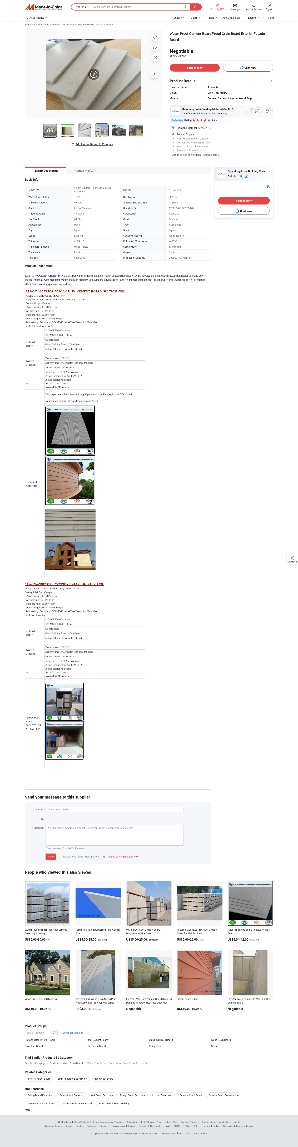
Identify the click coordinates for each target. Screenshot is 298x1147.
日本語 (187, 1126)
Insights (236, 1122)
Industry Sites (171, 1122)
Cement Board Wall (162, 1095)
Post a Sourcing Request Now (121, 856)
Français (104, 1126)
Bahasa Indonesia (244, 1126)
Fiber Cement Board (97, 1039)
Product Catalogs (73, 1032)
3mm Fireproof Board (39, 1078)
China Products (81, 1122)
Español (79, 1126)
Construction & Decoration (46, 24)
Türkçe (216, 1126)
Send (51, 856)
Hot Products (64, 1122)
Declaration (184, 1133)
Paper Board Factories (71, 1095)
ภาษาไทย (205, 1126)
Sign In (175, 154)
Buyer (194, 17)
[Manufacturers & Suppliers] (43, 7)
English (68, 1126)
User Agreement (168, 1133)
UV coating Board (96, 1046)
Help (211, 17)
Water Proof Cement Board (77, 1103)
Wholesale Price (153, 1122)
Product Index (208, 1122)
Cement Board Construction (224, 1095)
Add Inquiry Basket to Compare (94, 144)
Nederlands (155, 1126)
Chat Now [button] (250, 67)
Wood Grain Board (221, 1039)
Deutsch (143, 1126)
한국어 (177, 1126)
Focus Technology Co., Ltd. (126, 1133)
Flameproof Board (103, 1078)
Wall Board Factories (102, 1095)
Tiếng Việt (228, 1126)
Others (214, 1046)
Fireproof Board (105, 24)
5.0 (230, 176)
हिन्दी (195, 1126)
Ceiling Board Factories (40, 1095)
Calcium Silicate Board (161, 1039)
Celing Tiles (155, 1046)
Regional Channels (189, 1122)
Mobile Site (224, 1122)
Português (91, 1126)
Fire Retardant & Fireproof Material (79, 24)
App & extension (231, 17)
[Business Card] (268, 186)
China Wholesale (135, 1122)
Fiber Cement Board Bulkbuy (114, 1103)
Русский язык (118, 1126)
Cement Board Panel (191, 1095)
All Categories (36, 17)
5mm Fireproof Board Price (72, 1078)
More (28, 1109)
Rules (271, 17)
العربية (167, 1126)
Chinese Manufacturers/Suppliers (107, 1122)
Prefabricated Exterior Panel (40, 1039)
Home (28, 24)
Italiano (131, 1126)
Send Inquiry (195, 67)
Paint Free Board (34, 1046)
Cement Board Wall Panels (42, 1103)
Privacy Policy (200, 1133)
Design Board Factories (132, 1095)
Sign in (269, 9)
